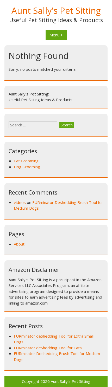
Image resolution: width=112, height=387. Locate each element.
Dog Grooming (27, 166)
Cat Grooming (26, 160)
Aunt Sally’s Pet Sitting (56, 10)
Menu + (56, 34)
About (19, 244)
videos (20, 202)
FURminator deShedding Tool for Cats (48, 347)
